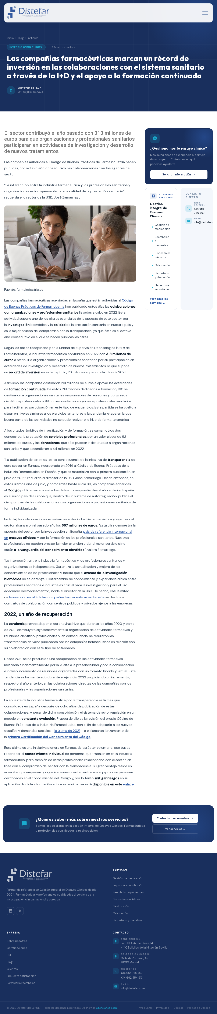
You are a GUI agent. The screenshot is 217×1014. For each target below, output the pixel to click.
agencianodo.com (107, 1008)
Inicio (10, 38)
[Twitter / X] (20, 911)
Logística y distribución (128, 885)
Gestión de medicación (162, 227)
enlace (128, 784)
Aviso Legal (145, 1008)
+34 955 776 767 (132, 973)
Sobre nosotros (17, 941)
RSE (9, 955)
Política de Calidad (198, 1008)
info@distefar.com (133, 988)
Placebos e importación (163, 287)
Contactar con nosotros (173, 818)
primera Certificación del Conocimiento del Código (49, 737)
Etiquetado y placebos (127, 920)
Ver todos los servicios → (159, 301)
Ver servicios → (175, 829)
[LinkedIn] (10, 911)
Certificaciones (17, 948)
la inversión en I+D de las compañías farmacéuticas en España (56, 597)
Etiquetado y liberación (162, 275)
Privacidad (162, 1008)
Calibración (162, 265)
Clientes (12, 969)
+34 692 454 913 (132, 977)
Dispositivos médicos (163, 255)
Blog (21, 38)
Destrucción (121, 906)
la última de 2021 (67, 730)
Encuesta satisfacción (21, 976)
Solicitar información (176, 174)
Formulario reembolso (21, 983)
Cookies (178, 1008)
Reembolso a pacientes (162, 241)
